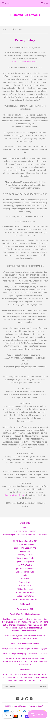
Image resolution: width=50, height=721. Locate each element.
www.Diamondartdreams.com (24, 61)
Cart (46, 3)
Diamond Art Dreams (25, 15)
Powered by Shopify (36, 706)
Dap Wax (25, 579)
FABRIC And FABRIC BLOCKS (25, 599)
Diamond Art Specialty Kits (25, 548)
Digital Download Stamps (25, 568)
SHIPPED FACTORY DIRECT (25, 531)
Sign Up (43, 687)
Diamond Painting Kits (25, 544)
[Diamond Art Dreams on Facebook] (17, 699)
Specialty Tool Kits (25, 555)
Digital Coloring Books (25, 558)
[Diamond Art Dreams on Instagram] (26, 699)
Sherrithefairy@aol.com (14, 495)
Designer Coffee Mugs (25, 572)
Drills (25, 575)
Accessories (25, 551)
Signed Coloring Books (25, 562)
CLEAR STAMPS (25, 565)
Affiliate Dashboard (25, 589)
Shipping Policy (25, 582)
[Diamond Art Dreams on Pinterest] (22, 699)
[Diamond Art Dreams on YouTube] (31, 699)
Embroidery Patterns (25, 596)
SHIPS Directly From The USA (25, 541)
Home (4, 29)
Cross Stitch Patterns (25, 592)
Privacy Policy (25, 586)
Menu (7, 3)
